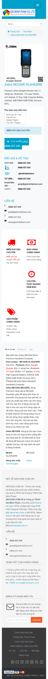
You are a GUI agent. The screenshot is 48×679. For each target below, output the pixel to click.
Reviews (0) (22, 349)
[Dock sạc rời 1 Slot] (15, 114)
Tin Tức (12, 650)
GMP (42, 662)
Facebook (12, 662)
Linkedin (22, 662)
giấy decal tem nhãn (15, 512)
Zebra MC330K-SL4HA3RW (23, 34)
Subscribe (37, 620)
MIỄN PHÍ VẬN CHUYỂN (18, 130)
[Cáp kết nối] (15, 117)
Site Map (35, 650)
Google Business (32, 662)
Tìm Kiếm (27, 31)
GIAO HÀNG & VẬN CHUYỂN (24, 646)
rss (27, 662)
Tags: (31, 349)
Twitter (17, 662)
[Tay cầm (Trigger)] (15, 122)
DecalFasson (37, 662)
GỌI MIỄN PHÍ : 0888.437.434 (16, 144)
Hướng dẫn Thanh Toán (24, 637)
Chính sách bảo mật (23, 632)
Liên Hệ (23, 650)
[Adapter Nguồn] (15, 120)
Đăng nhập (24, 655)
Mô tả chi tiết (10, 349)
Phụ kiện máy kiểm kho (15, 110)
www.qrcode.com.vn (18, 525)
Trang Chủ (15, 31)
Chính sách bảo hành (24, 641)
